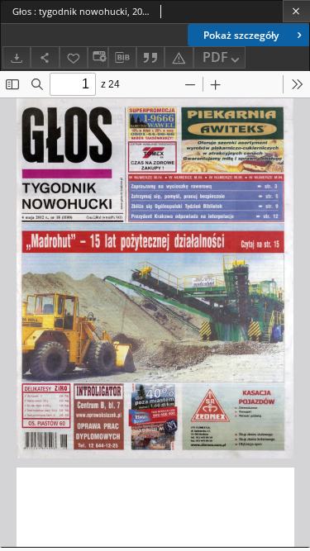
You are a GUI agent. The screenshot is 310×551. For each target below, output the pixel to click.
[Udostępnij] (45, 57)
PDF (215, 57)
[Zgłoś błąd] (179, 57)
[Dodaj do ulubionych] (74, 57)
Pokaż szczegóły (241, 35)
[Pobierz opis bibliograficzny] (122, 57)
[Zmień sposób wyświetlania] (97, 57)
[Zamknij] (296, 11)
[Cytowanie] (150, 57)
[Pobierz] (16, 57)
